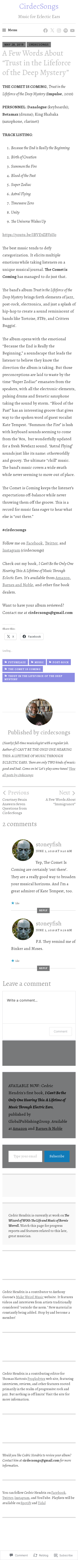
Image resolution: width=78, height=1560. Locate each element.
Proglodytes (36, 1378)
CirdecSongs (39, 6)
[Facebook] (45, 26)
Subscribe (57, 1156)
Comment (60, 1031)
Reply (43, 910)
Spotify (26, 1503)
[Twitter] (51, 26)
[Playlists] (65, 26)
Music (39, 662)
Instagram (11, 550)
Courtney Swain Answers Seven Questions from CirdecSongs (15, 802)
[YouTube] (71, 26)
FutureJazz (17, 662)
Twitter (51, 543)
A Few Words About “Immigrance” (61, 797)
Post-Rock (61, 662)
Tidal (42, 1503)
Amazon (62, 578)
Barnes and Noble (17, 585)
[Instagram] (58, 26)
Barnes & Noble (49, 1128)
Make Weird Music (30, 1297)
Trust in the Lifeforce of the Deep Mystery (33, 677)
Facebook (34, 543)
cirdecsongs (39, 44)
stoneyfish (49, 844)
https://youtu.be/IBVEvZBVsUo (29, 235)
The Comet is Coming (24, 669)
